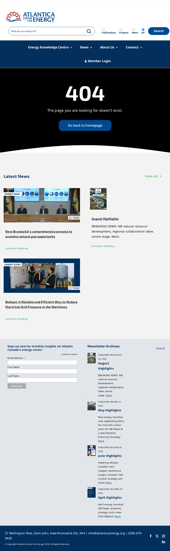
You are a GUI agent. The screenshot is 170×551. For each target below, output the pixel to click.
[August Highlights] (128, 199)
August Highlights (105, 219)
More (109, 395)
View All (160, 348)
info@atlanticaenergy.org (106, 533)
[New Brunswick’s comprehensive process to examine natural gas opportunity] (42, 205)
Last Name (13, 376)
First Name (13, 367)
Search (159, 31)
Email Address (16, 358)
